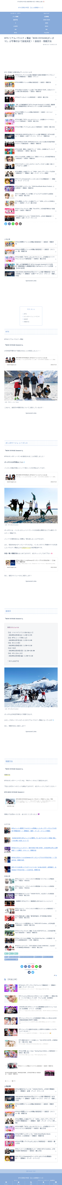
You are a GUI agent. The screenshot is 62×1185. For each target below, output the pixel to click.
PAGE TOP (32, 1171)
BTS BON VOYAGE (14, 956)
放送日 (26, 319)
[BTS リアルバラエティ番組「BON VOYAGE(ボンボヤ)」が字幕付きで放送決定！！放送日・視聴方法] (29, 966)
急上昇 (11, 953)
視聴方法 (26, 321)
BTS (25, 314)
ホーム (16, 1180)
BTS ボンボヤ (38, 956)
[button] (57, 549)
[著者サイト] (29, 972)
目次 (28, 309)
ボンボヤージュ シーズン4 (31, 316)
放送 (17, 953)
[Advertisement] (31, 57)
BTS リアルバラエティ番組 (12, 959)
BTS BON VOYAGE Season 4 (26, 956)
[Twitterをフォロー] (32, 972)
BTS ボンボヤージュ (48, 956)
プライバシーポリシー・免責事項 (46, 1180)
